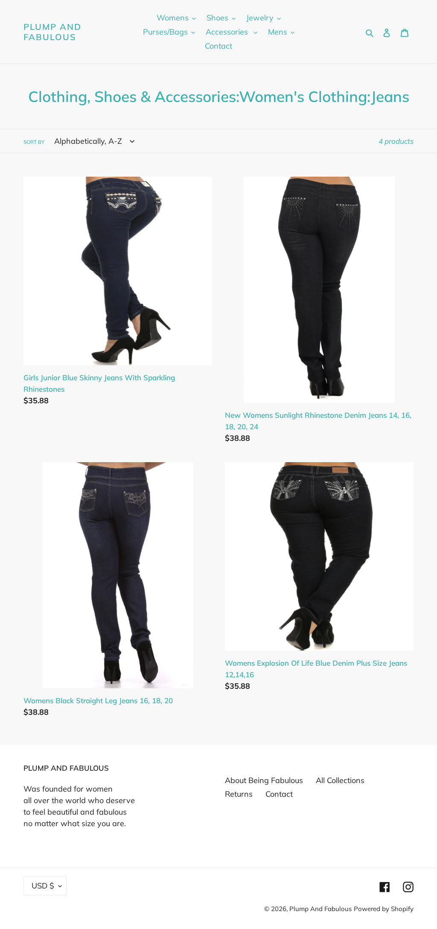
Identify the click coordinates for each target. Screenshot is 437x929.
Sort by (33, 142)
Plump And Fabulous (52, 32)
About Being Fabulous (264, 780)
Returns (239, 794)
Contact (279, 794)
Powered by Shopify (384, 909)
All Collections (340, 780)
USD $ (43, 886)
